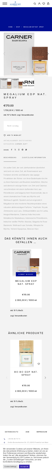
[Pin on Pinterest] (22, 149)
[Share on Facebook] (11, 149)
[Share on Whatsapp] (26, 149)
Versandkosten (27, 115)
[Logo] (15, 3)
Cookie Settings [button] (10, 466)
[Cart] (48, 3)
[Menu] (5, 3)
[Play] (5, 83)
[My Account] (39, 4)
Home (10, 27)
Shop (18, 27)
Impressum (42, 432)
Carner (18, 144)
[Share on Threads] (19, 149)
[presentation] (4, 54)
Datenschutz (11, 432)
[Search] (34, 4)
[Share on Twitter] (15, 149)
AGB (27, 432)
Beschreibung (10, 157)
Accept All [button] (24, 466)
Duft (25, 144)
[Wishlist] (43, 4)
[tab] (10, 159)
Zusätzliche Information (34, 157)
